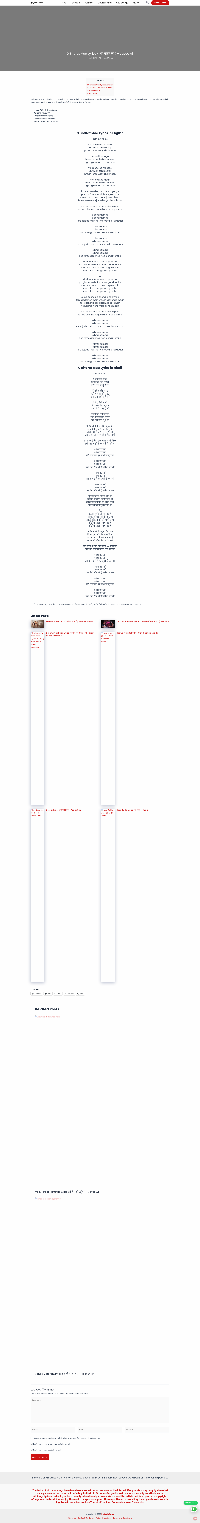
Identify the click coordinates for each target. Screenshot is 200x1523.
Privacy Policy (95, 1518)
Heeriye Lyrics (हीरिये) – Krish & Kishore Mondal (137, 633)
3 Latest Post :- (93, 90)
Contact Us (83, 1518)
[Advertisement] (100, 34)
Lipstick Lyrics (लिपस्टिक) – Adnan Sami (64, 810)
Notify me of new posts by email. (47, 1450)
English (76, 2)
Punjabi (88, 2)
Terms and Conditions (122, 1518)
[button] (140, 2)
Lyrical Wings (107, 1514)
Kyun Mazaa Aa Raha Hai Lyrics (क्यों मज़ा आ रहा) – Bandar (143, 621)
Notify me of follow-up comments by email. (51, 1444)
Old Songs (122, 2)
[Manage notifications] (195, 1518)
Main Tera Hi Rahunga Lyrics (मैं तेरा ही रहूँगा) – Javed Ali (67, 1191)
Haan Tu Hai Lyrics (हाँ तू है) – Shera (132, 810)
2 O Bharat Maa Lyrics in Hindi (99, 88)
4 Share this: (92, 93)
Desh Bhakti (105, 2)
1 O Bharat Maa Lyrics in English (100, 85)
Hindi (64, 2)
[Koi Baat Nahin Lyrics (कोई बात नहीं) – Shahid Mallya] (37, 624)
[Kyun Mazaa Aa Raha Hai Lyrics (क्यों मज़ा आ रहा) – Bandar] (108, 624)
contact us (57, 1493)
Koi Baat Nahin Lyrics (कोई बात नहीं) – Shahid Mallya (69, 621)
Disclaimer (106, 1518)
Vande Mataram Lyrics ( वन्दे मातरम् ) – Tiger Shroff (64, 1373)
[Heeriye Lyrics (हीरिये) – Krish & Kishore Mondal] (108, 718)
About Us (72, 1518)
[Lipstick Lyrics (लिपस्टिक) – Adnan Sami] (37, 895)
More (136, 2)
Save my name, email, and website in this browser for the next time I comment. (68, 1438)
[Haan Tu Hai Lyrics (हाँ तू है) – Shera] (108, 895)
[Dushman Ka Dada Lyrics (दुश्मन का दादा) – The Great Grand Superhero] (37, 718)
